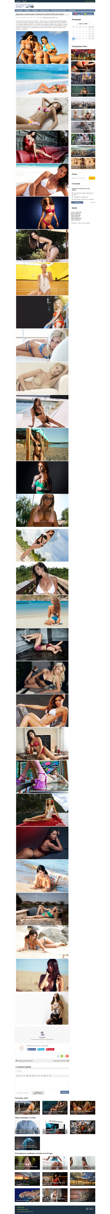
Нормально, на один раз (81, 197)
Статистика (71, 10)
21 (86, 36)
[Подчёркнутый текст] (22, 1075)
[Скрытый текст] (42, 1075)
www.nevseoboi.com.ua (22, 1209)
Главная (18, 1)
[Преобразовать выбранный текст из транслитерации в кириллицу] (47, 1075)
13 (83, 34)
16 (92, 34)
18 (76, 36)
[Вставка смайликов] (36, 1075)
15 (89, 34)
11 (76, 34)
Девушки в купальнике (49, 17)
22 (89, 36)
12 (79, 34)
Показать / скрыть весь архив (80, 223)
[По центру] (30, 1075)
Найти (92, 178)
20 (83, 36)
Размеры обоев (44, 10)
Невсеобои (27, 7)
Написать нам (20, 1207)
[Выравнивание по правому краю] (33, 1075)
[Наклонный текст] (19, 1075)
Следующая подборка (60, 1061)
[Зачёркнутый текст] (24, 1075)
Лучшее (24, 1)
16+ (57, 17)
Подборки (35, 10)
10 (73, 34)
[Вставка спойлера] (50, 1075)
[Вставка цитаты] (45, 1075)
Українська (90, 14)
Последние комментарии (58, 10)
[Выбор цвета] (39, 1075)
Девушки (27, 10)
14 (86, 34)
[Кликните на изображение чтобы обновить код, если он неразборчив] (38, 1094)
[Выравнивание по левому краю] (27, 1075)
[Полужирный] (17, 1075)
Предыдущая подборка (25, 1061)
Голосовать (77, 202)
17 (73, 36)
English (79, 14)
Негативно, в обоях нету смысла (83, 199)
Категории (20, 10)
